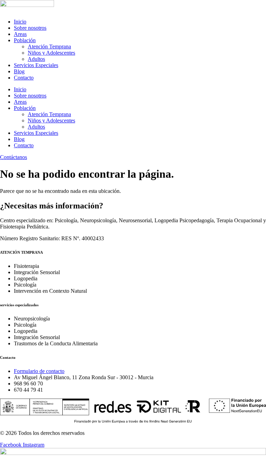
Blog (19, 71)
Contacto (24, 78)
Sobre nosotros (30, 28)
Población (25, 40)
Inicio (20, 22)
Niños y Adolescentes (51, 53)
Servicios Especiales (36, 65)
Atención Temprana (49, 46)
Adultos (36, 59)
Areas (20, 34)
